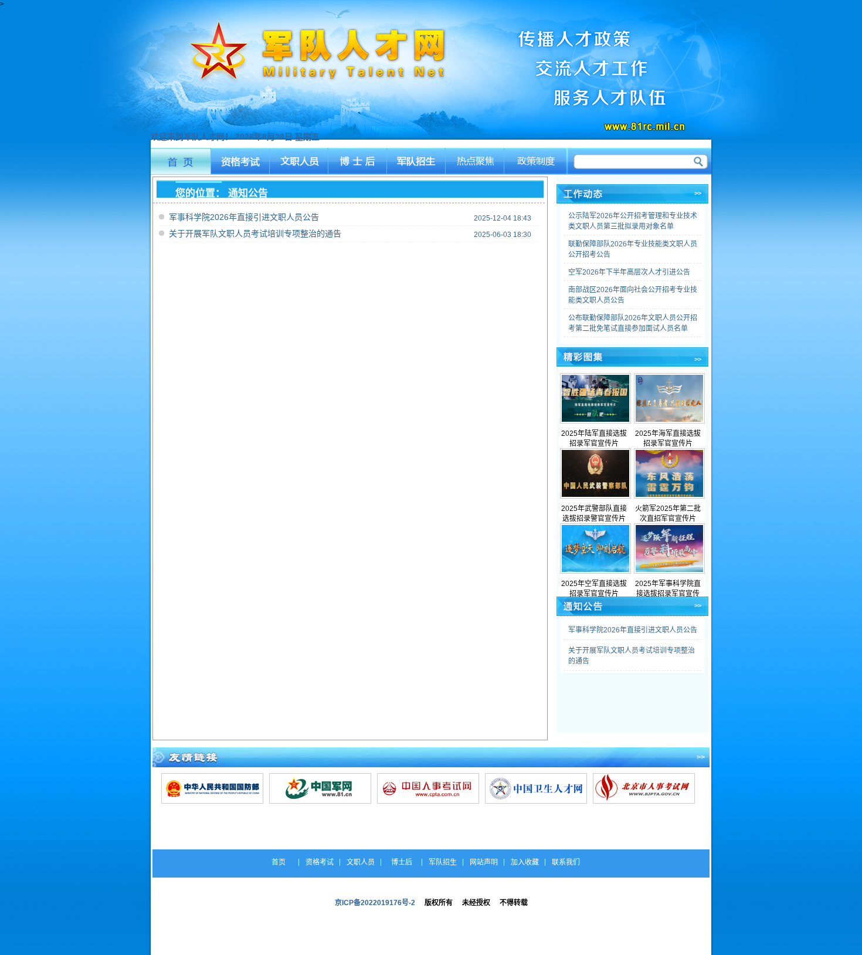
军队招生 (417, 161)
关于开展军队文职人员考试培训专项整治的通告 (255, 233)
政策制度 (536, 161)
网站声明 (484, 862)
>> (697, 193)
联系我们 (566, 862)
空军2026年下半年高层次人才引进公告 (629, 272)
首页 (180, 161)
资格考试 (239, 161)
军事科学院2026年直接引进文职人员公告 (244, 217)
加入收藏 (525, 862)
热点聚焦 (476, 161)
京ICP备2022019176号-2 (375, 903)
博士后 (358, 161)
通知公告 (248, 193)
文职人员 (298, 161)
